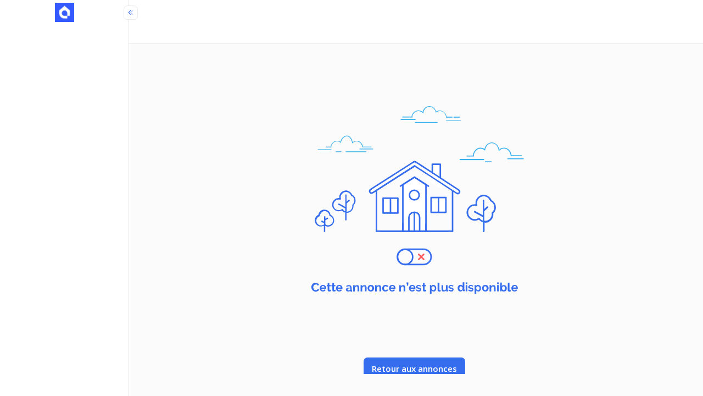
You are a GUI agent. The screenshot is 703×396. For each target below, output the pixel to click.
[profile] (64, 14)
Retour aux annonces (414, 368)
